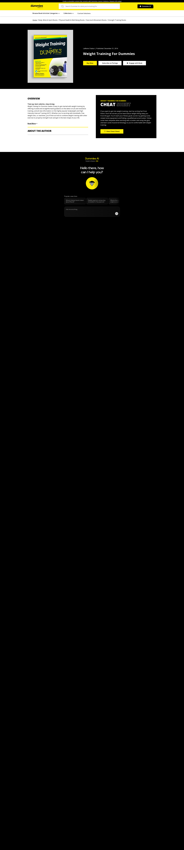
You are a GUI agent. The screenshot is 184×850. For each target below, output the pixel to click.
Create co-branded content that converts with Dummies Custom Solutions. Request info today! (92, 1)
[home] (37, 6)
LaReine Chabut (88, 48)
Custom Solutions (84, 13)
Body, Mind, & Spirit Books (48, 20)
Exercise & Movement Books (96, 20)
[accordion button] (58, 98)
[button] (46, 13)
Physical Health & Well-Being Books (72, 20)
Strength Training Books (117, 20)
